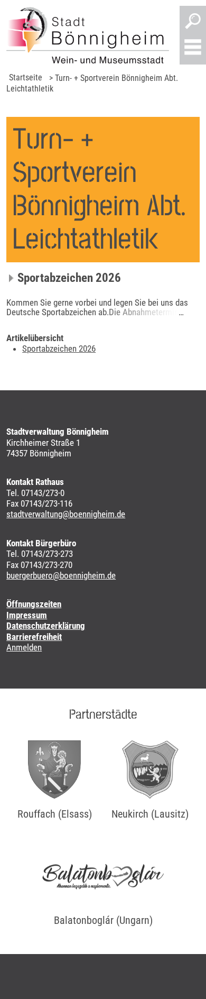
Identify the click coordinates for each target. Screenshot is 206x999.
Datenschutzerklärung (45, 625)
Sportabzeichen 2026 (69, 278)
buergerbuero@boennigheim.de (61, 575)
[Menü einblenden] (192, 48)
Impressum (26, 615)
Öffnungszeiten (33, 604)
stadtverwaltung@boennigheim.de (65, 514)
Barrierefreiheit (34, 636)
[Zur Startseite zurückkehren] (87, 35)
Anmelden (24, 647)
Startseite (25, 77)
